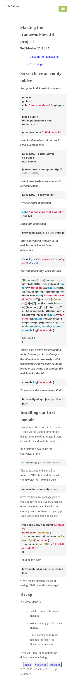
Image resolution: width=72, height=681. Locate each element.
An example (37, 64)
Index (27, 664)
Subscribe (40, 664)
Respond (55, 664)
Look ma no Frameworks (44, 56)
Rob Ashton (12, 6)
